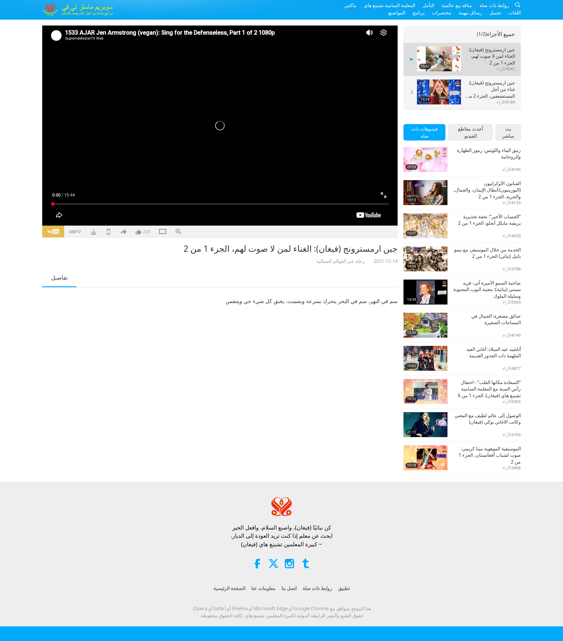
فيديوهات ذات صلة (424, 132)
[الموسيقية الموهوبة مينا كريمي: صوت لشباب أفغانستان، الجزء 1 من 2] (425, 457)
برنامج (419, 12)
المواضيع (396, 12)
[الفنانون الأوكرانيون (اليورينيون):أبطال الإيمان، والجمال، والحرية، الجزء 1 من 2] (425, 192)
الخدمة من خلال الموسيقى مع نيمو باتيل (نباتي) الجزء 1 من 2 (487, 252)
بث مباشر (508, 132)
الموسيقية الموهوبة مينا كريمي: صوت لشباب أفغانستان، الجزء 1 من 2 (490, 455)
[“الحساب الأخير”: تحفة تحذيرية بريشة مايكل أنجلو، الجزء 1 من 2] (425, 225)
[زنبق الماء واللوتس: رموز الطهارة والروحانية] (425, 159)
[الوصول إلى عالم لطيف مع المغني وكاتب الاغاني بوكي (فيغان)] (425, 424)
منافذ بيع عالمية (457, 5)
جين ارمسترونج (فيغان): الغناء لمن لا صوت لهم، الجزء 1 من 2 (492, 56)
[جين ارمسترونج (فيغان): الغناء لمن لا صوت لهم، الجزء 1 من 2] (439, 58)
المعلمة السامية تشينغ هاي (389, 5)
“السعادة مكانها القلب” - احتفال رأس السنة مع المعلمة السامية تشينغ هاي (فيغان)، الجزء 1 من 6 (489, 389)
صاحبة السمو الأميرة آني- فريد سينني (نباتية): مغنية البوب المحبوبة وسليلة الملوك (487, 289)
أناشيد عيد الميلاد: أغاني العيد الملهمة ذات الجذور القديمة (493, 352)
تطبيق (344, 588)
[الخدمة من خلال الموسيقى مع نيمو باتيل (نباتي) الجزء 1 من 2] (425, 258)
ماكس (350, 5)
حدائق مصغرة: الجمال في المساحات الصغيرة (496, 319)
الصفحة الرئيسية (229, 588)
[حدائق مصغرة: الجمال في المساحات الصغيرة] (425, 325)
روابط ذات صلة (494, 5)
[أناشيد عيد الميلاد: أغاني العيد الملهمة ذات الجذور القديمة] (425, 358)
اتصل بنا (289, 588)
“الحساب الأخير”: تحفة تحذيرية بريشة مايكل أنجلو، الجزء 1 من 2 (489, 219)
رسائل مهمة (470, 12)
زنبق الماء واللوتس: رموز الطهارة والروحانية (489, 153)
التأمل (428, 5)
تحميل (495, 12)
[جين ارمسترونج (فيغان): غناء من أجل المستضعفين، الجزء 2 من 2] (439, 92)
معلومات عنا (263, 588)
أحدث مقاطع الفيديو (470, 132)
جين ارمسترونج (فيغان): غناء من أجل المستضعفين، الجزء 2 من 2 (490, 89)
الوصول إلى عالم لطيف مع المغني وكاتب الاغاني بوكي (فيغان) (488, 418)
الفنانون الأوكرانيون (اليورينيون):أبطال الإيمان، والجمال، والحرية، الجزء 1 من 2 (487, 190)
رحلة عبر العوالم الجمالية (340, 261)
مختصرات (441, 12)
